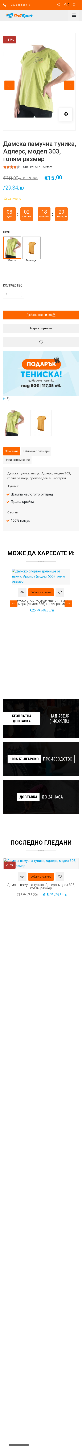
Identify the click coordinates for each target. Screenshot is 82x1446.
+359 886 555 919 (19, 4)
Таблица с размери (36, 451)
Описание (12, 451)
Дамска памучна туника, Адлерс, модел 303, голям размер (41, 886)
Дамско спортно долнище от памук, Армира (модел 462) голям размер (41, 602)
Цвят (7, 232)
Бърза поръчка (41, 328)
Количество (12, 285)
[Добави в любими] (41, 342)
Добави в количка (39, 314)
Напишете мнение (17, 460)
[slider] (11, 167)
